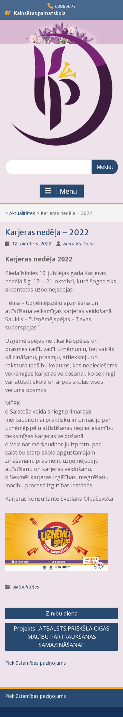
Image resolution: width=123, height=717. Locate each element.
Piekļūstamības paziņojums (35, 663)
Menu (68, 191)
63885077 (65, 6)
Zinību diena (62, 613)
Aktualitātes (22, 213)
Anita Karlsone (79, 243)
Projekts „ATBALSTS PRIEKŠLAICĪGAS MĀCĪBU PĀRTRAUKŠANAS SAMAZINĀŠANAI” (61, 637)
